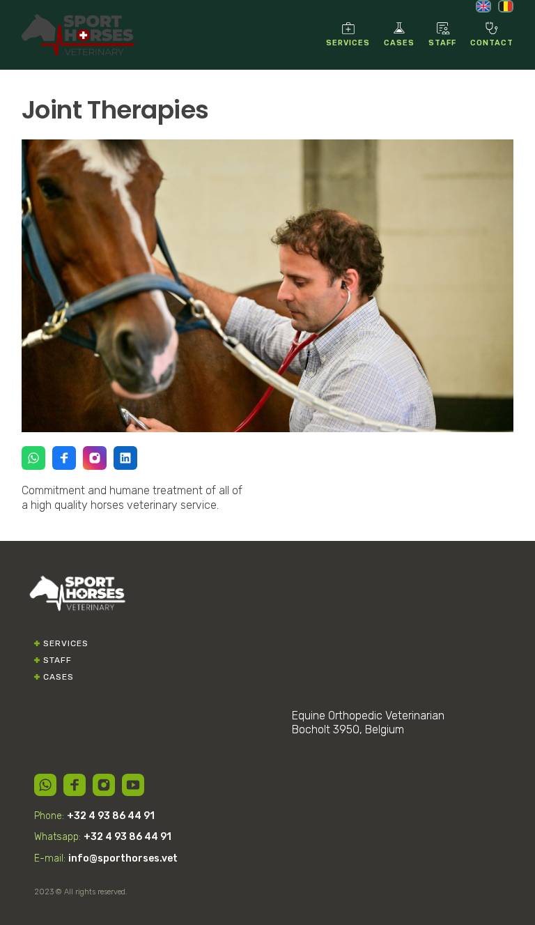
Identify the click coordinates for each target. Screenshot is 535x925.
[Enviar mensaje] (33, 458)
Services (65, 643)
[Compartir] (45, 785)
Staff (57, 660)
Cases (58, 677)
